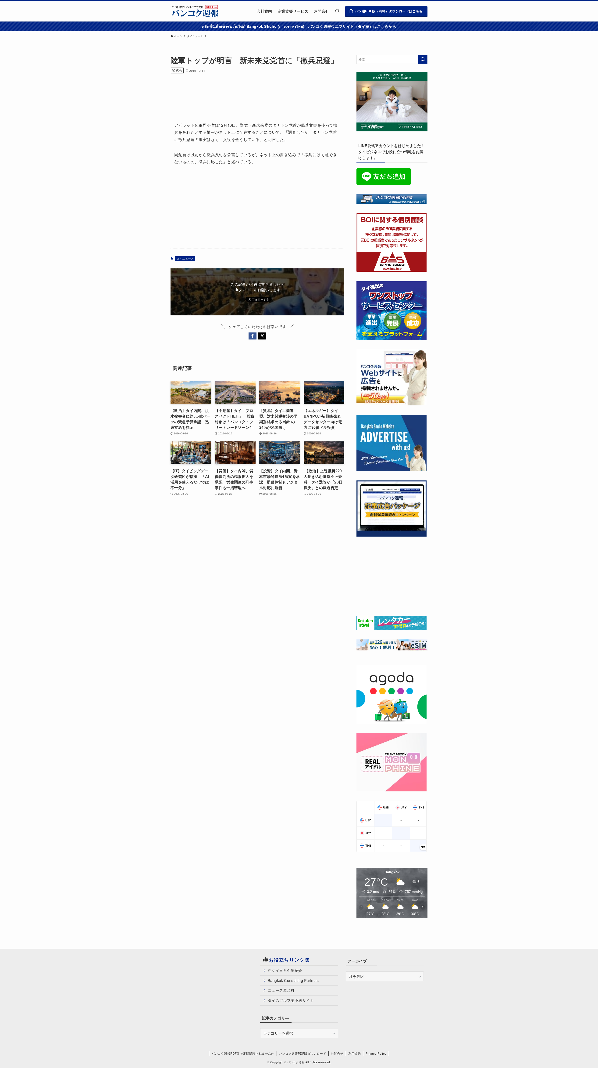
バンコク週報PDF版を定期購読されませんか (243, 1053)
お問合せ (337, 1053)
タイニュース (185, 258)
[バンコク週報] (195, 11)
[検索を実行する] (422, 59)
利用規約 (354, 1053)
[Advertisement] (256, 91)
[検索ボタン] (337, 11)
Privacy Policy (376, 1053)
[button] (252, 335)
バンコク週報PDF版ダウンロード (302, 1053)
